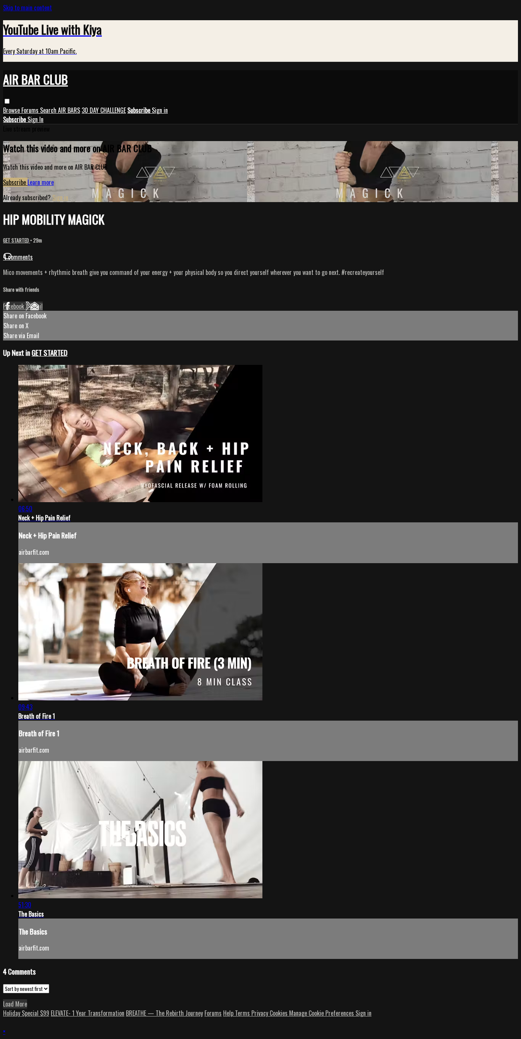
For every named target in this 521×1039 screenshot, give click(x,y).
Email (36, 306)
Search (49, 110)
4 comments (18, 257)
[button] (7, 101)
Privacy (260, 1013)
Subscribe (15, 182)
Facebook (14, 306)
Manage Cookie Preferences (322, 1013)
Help (229, 1013)
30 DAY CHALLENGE (104, 110)
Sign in (160, 110)
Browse (12, 110)
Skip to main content (27, 7)
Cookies (279, 1013)
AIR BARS (69, 110)
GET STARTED (16, 240)
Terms (243, 1013)
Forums (30, 110)
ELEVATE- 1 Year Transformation (87, 1013)
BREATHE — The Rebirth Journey (164, 1013)
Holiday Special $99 (26, 1013)
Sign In (35, 119)
